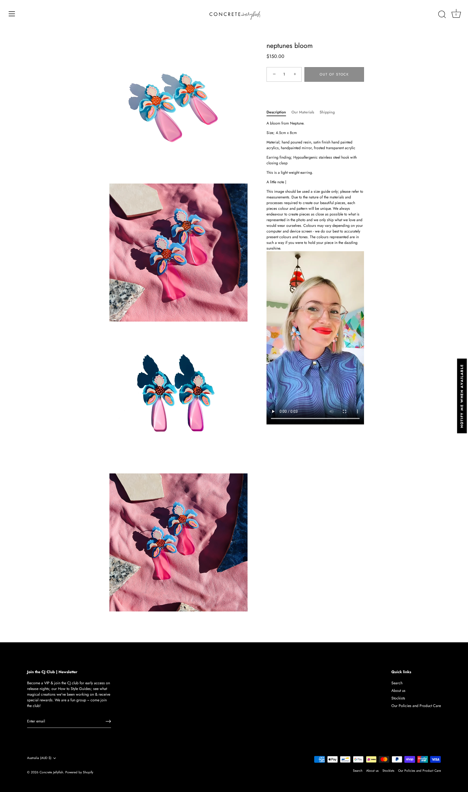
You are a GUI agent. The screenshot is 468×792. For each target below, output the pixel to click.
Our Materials (302, 112)
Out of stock (334, 74)
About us (398, 690)
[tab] (278, 112)
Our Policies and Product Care (416, 705)
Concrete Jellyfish (51, 772)
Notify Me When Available (461, 396)
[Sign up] (108, 721)
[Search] (442, 15)
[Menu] (12, 14)
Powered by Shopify (79, 772)
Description (276, 112)
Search (396, 683)
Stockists (398, 698)
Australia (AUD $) (39, 758)
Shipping (327, 112)
